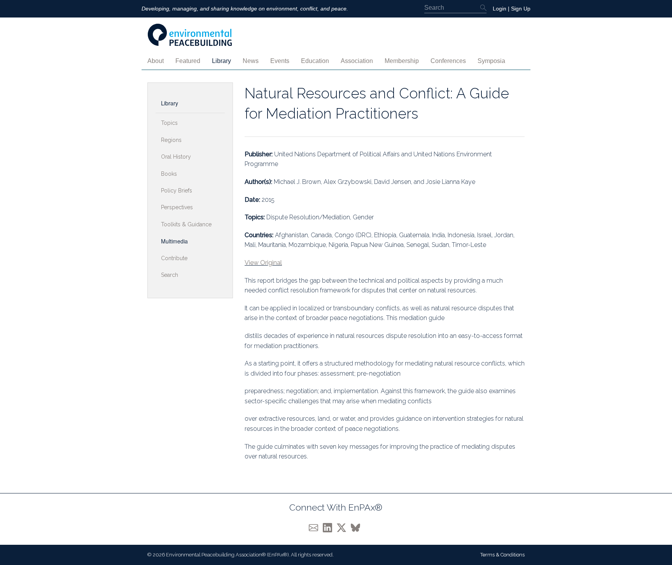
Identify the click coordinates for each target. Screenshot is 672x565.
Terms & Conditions (502, 555)
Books (169, 174)
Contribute (174, 258)
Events (279, 61)
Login (499, 8)
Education (315, 61)
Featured (187, 61)
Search (169, 275)
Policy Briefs (176, 190)
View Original (263, 262)
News (251, 61)
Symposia (491, 61)
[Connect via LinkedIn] (330, 527)
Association (357, 61)
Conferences (448, 61)
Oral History (176, 157)
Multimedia (174, 241)
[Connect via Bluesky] (357, 527)
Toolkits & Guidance (186, 224)
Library (221, 61)
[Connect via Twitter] (344, 527)
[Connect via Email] (316, 527)
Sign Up (520, 8)
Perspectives (177, 207)
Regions (171, 140)
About (155, 61)
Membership (402, 61)
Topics (169, 123)
